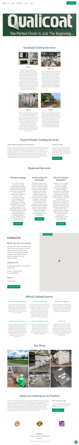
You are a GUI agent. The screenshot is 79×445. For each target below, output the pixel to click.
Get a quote (71, 3)
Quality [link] (26, 3)
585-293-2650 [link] (39, 438)
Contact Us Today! (14, 286)
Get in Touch (57, 158)
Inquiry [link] (13, 3)
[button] (32, 3)
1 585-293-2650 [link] (17, 271)
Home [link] (4, 3)
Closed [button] (13, 281)
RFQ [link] (8, 3)
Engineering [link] (20, 3)
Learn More (18, 223)
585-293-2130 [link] (14, 273)
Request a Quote (58, 410)
